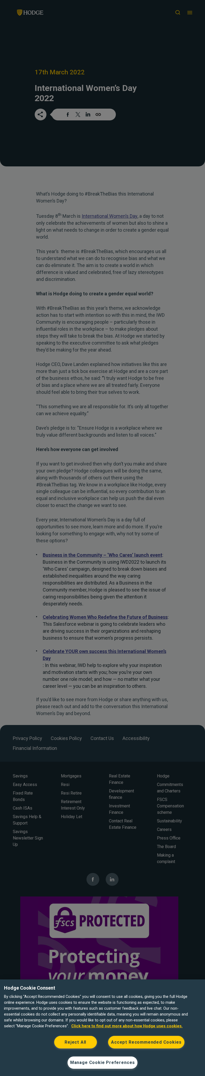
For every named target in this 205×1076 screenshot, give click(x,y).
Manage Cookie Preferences (102, 1062)
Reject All (75, 1042)
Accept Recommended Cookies (146, 1042)
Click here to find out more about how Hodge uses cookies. (127, 1026)
